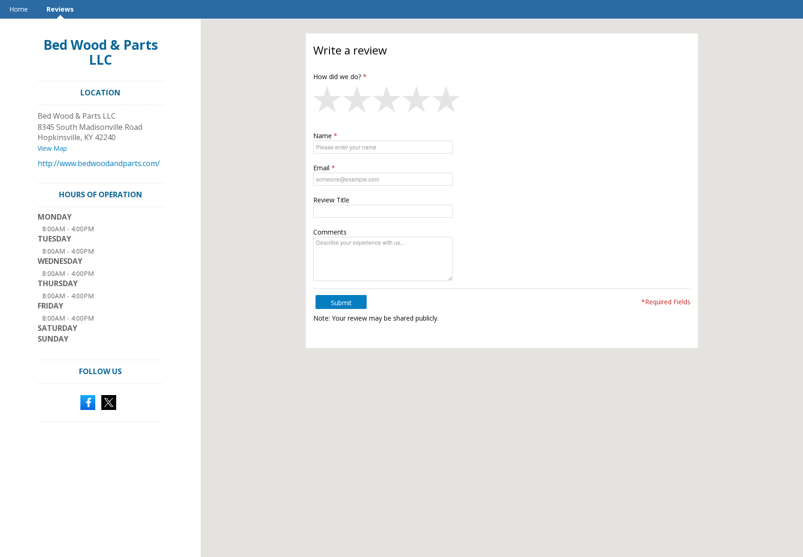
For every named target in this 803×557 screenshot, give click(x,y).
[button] (328, 101)
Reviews (60, 9)
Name (322, 135)
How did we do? (337, 76)
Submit (341, 302)
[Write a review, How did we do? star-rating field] (502, 101)
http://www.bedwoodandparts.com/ (99, 163)
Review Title (331, 199)
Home (18, 9)
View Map (52, 148)
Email (321, 167)
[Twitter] (108, 401)
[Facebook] (87, 401)
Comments (330, 232)
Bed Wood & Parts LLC (100, 52)
